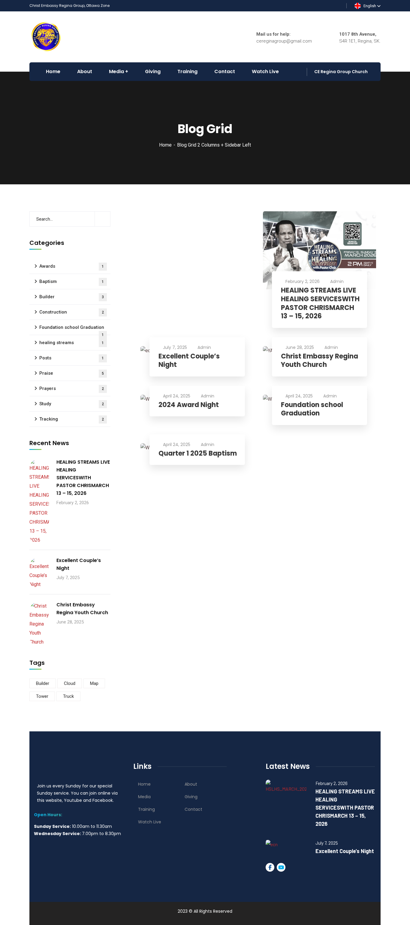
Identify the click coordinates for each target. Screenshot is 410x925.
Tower (42, 696)
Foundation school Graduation (312, 409)
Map (94, 683)
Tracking (71, 419)
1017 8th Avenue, (357, 34)
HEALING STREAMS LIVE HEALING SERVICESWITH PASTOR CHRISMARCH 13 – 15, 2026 (320, 303)
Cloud (69, 683)
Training (146, 809)
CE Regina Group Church (341, 72)
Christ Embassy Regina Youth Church (319, 360)
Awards (71, 266)
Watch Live (149, 822)
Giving (191, 797)
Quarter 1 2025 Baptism (197, 453)
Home (165, 145)
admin (337, 281)
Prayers (71, 388)
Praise (71, 373)
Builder (71, 296)
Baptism (71, 281)
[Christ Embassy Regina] (46, 36)
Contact (193, 809)
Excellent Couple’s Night (189, 360)
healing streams (71, 342)
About (191, 784)
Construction (71, 312)
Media (144, 797)
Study (71, 403)
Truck (68, 696)
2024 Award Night (188, 405)
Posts (71, 358)
